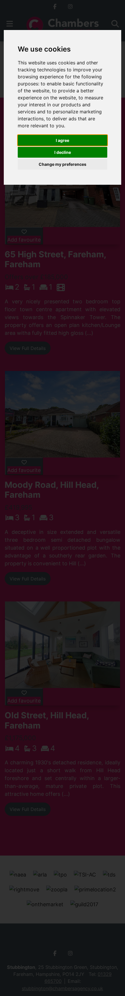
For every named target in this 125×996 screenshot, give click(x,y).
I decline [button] (62, 152)
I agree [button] (62, 140)
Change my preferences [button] (62, 164)
